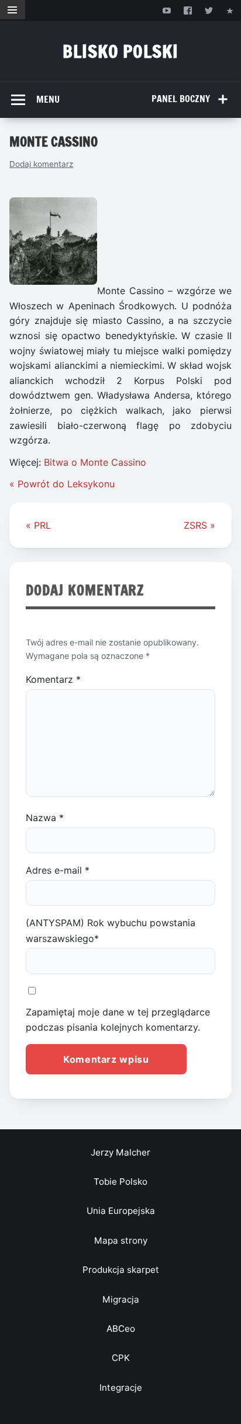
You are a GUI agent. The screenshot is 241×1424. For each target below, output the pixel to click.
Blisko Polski (120, 51)
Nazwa (45, 817)
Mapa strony (120, 1240)
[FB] (187, 10)
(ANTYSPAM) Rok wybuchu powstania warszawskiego (110, 930)
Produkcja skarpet (120, 1269)
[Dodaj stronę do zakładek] (230, 10)
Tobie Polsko (120, 1181)
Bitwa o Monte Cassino (95, 462)
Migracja (120, 1299)
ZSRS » (199, 525)
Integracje (120, 1387)
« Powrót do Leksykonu (62, 484)
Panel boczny (181, 98)
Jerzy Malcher (120, 1152)
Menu (48, 99)
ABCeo (120, 1328)
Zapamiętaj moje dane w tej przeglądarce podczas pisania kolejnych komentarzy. (118, 1019)
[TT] (209, 10)
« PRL (38, 525)
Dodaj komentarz (41, 164)
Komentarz (53, 679)
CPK (121, 1357)
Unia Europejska (121, 1210)
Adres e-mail (57, 870)
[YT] (166, 10)
